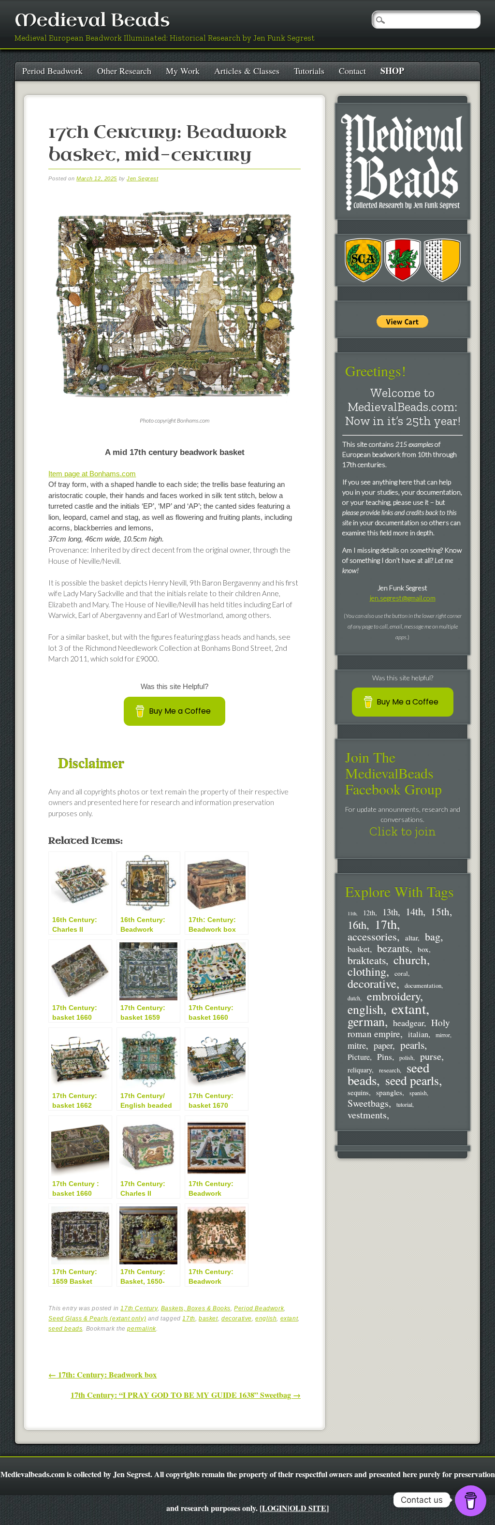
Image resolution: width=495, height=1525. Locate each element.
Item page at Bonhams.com (92, 473)
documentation (423, 986)
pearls (412, 1045)
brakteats (367, 960)
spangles (389, 1092)
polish (406, 1057)
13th (390, 912)
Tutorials (309, 70)
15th (440, 911)
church (410, 960)
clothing (367, 971)
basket (208, 1318)
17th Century (138, 1308)
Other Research (124, 70)
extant (289, 1318)
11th (352, 913)
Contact (352, 70)
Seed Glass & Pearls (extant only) (97, 1318)
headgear (408, 1022)
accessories (372, 936)
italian (418, 1034)
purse (430, 1056)
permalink (141, 1328)
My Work (183, 70)
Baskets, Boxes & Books (196, 1308)
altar (411, 937)
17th (188, 1318)
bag (432, 936)
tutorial (404, 1104)
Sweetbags (368, 1103)
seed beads (65, 1328)
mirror (443, 1035)
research (389, 1070)
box (423, 949)
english (266, 1318)
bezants (393, 948)
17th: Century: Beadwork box (102, 1374)
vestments (367, 1114)
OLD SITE (308, 1507)
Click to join (402, 831)
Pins (384, 1056)
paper (383, 1045)
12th (369, 912)
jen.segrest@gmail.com (403, 598)
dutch (354, 998)
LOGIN (275, 1507)
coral (401, 973)
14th (414, 911)
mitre (357, 1045)
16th (357, 924)
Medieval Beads (92, 20)
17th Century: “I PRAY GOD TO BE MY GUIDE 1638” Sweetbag (186, 1394)
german (366, 1021)
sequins (358, 1092)
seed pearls (412, 1080)
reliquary (360, 1069)
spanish (418, 1093)
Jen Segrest (142, 178)
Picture (359, 1057)
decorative (236, 1318)
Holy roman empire (399, 1028)
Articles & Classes (246, 70)
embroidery (393, 996)
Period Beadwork (52, 70)
